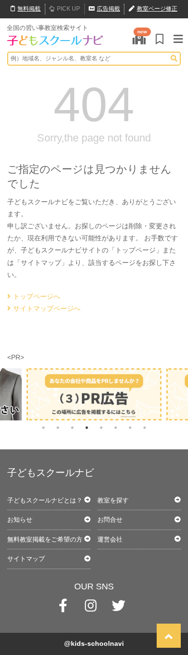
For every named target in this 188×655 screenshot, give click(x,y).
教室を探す (113, 500)
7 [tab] (130, 427)
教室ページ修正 (157, 8)
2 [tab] (58, 427)
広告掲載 (108, 8)
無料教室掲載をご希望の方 (44, 539)
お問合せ (109, 519)
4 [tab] (87, 427)
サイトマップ (26, 558)
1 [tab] (43, 427)
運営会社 (109, 539)
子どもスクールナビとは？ (44, 500)
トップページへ (36, 296)
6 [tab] (116, 427)
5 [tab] (101, 427)
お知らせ (19, 519)
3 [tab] (72, 427)
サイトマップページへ (47, 308)
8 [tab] (144, 427)
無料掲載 (28, 8)
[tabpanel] (94, 394)
